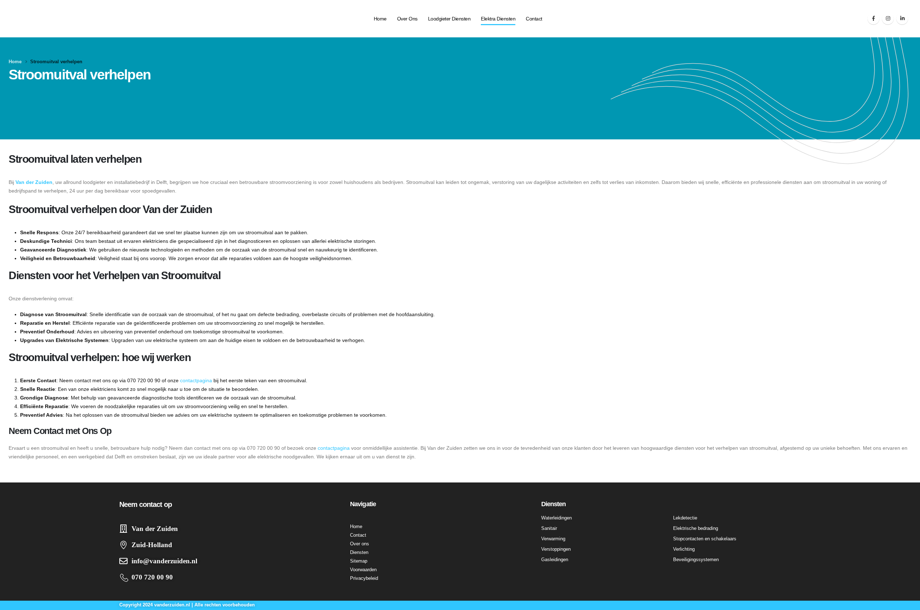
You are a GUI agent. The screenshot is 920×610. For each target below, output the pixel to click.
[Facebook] (873, 18)
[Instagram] (888, 18)
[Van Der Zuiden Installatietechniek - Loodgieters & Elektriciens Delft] (41, 19)
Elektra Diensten (498, 19)
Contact (534, 19)
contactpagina (196, 380)
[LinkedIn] (902, 18)
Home (380, 19)
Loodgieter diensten (449, 19)
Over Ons (407, 19)
